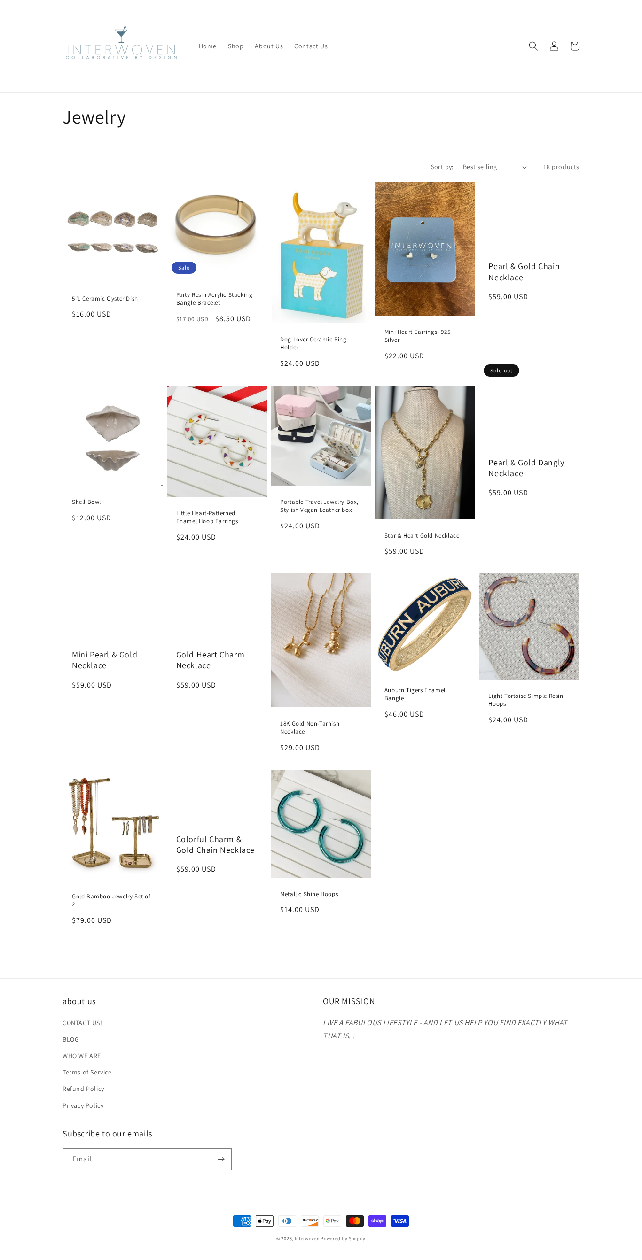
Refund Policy (83, 1088)
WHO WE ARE (82, 1055)
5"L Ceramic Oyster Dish (105, 298)
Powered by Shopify (343, 1239)
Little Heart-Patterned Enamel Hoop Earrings (207, 517)
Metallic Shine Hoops (309, 894)
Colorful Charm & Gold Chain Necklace (215, 844)
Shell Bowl (86, 502)
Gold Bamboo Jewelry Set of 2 (111, 900)
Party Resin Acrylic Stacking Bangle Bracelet (214, 299)
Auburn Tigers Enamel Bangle (415, 694)
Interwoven (308, 1239)
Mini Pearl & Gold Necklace (104, 660)
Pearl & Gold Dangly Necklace (526, 468)
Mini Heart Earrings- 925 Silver (417, 336)
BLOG (71, 1039)
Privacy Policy (83, 1105)
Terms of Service (87, 1072)
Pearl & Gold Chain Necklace (524, 271)
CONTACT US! (82, 1023)
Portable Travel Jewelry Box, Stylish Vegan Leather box (319, 506)
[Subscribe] (221, 1159)
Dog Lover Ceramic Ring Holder (313, 343)
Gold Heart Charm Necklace (210, 660)
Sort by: (442, 166)
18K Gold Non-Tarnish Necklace (309, 727)
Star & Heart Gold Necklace (422, 536)
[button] (533, 46)
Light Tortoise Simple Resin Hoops (525, 700)
